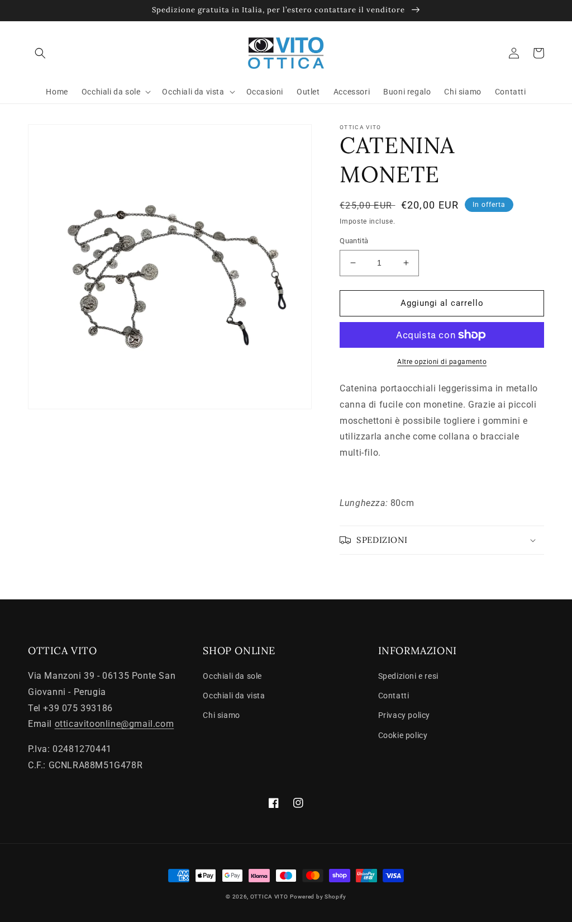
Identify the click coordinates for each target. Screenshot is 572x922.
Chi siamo (221, 715)
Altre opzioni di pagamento (442, 362)
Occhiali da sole (232, 676)
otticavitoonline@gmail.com (114, 723)
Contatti (393, 695)
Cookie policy (403, 735)
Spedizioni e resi (408, 676)
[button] (40, 53)
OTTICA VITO (269, 896)
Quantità (354, 241)
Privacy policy (404, 715)
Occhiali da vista (234, 695)
